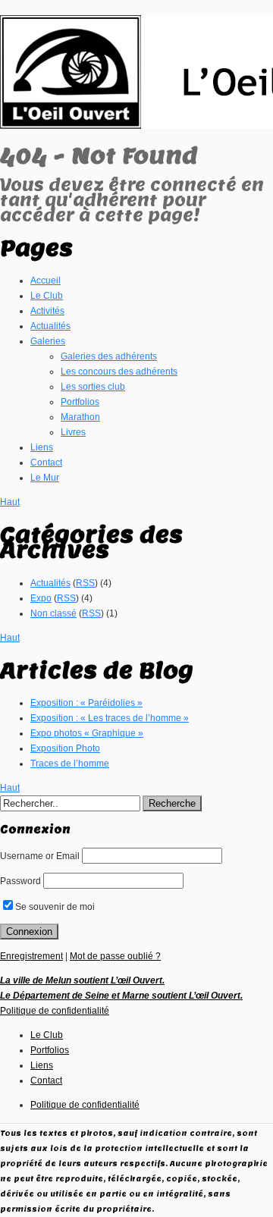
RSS (85, 583)
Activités (47, 311)
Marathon (80, 417)
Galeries (47, 341)
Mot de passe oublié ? (115, 956)
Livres (73, 432)
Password (20, 881)
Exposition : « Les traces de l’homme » (109, 718)
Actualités (50, 326)
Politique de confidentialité (54, 1010)
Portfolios (80, 402)
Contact (46, 462)
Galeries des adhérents (109, 356)
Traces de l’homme (69, 763)
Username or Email (40, 856)
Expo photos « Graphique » (86, 733)
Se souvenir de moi (55, 907)
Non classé (53, 613)
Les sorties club (93, 386)
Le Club (46, 295)
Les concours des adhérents (119, 371)
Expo (41, 598)
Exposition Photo (65, 748)
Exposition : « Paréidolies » (86, 703)
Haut (10, 502)
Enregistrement (31, 956)
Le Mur (44, 477)
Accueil (45, 280)
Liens (41, 447)
